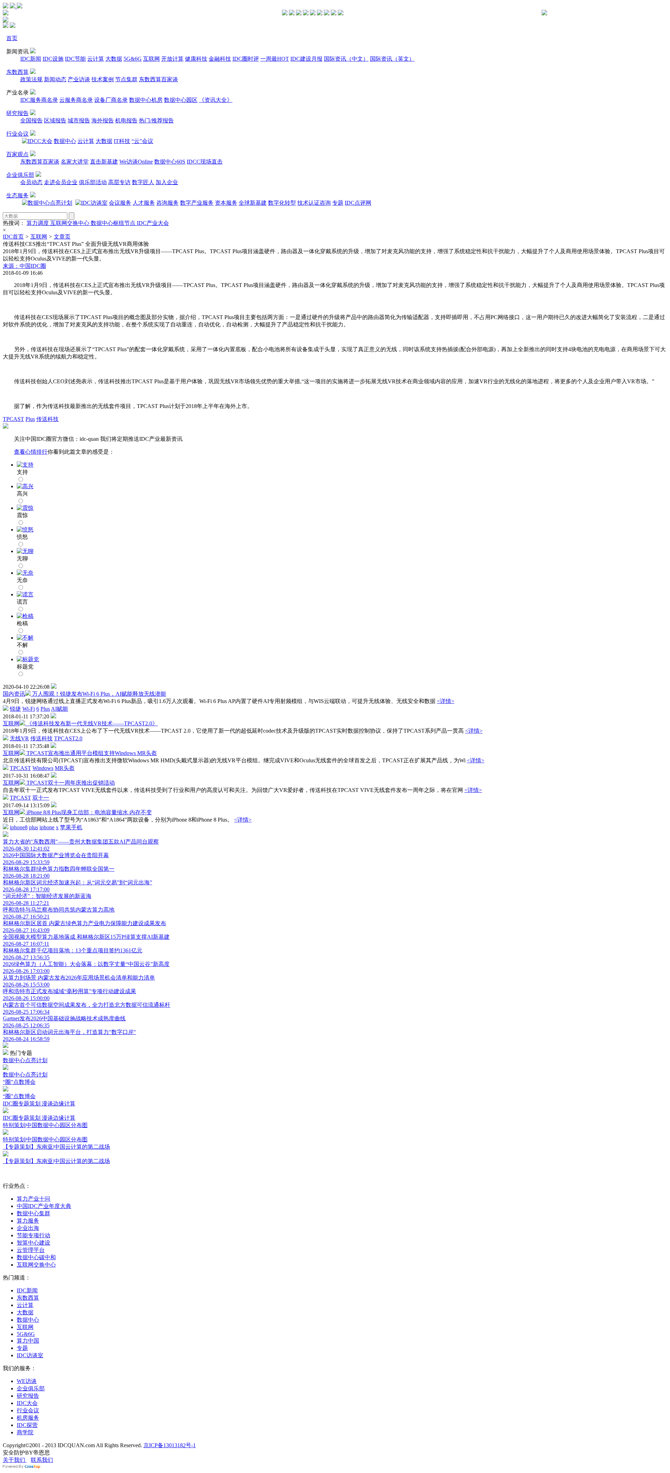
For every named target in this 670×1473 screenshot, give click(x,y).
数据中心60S (169, 162)
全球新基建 (253, 203)
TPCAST (13, 419)
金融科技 (220, 59)
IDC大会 (27, 1403)
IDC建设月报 (306, 59)
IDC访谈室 (30, 1355)
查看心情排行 (30, 452)
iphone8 (19, 827)
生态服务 (17, 195)
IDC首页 (13, 237)
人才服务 (144, 203)
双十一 (40, 798)
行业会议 (17, 134)
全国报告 (31, 120)
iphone (46, 827)
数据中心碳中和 (36, 1257)
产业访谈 (79, 79)
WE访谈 (27, 1381)
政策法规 (31, 79)
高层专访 (119, 182)
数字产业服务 (197, 203)
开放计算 (172, 59)
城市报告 (79, 120)
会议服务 (120, 203)
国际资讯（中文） (346, 59)
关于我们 (15, 1460)
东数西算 (17, 72)
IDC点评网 (358, 203)
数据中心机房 (146, 100)
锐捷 (15, 709)
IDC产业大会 (153, 223)
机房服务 (28, 1418)
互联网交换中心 (70, 223)
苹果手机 (71, 827)
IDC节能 (75, 59)
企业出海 (28, 1228)
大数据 (113, 59)
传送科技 (47, 419)
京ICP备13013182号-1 (169, 1445)
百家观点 (17, 154)
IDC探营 (27, 1425)
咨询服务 (167, 203)
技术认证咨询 (314, 203)
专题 (337, 203)
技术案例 (102, 79)
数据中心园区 (181, 100)
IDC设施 (53, 59)
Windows (42, 768)
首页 (11, 38)
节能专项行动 (33, 1235)
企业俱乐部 (20, 175)
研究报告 (17, 113)
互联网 (151, 59)
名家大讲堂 (75, 162)
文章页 (62, 237)
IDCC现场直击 (205, 162)
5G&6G (133, 59)
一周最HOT (274, 59)
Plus (30, 419)
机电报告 (126, 120)
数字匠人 (143, 182)
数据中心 (65, 141)
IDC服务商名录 (39, 100)
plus (33, 827)
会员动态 (31, 182)
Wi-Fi (28, 709)
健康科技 (196, 59)
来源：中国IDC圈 (24, 266)
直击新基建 (104, 162)
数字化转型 (282, 203)
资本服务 (226, 203)
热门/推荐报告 (156, 120)
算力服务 (28, 1221)
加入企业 (167, 182)
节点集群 (126, 79)
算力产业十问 (33, 1199)
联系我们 (42, 1460)
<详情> (445, 701)
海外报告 (102, 120)
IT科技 (122, 141)
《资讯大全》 (215, 100)
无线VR (19, 738)
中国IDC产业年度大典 (44, 1206)
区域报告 (55, 120)
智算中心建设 (33, 1243)
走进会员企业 (60, 182)
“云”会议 (142, 141)
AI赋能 (59, 709)
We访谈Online (136, 162)
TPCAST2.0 (68, 738)
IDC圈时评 (245, 59)
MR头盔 (65, 768)
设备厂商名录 (111, 100)
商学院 (25, 1432)
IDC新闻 (30, 59)
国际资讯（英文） (392, 59)
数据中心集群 (33, 1213)
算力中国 (28, 1341)
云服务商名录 (76, 100)
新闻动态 (55, 79)
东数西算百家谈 (158, 79)
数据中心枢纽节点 (114, 223)
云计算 (95, 59)
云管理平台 (31, 1250)
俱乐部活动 (93, 182)
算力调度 (38, 223)
